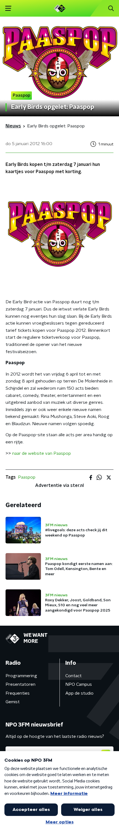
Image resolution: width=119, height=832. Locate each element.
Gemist (13, 702)
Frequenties (18, 693)
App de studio (79, 693)
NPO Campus (78, 684)
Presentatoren (20, 684)
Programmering (21, 676)
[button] (8, 8)
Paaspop (26, 477)
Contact (73, 676)
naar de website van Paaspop (41, 453)
